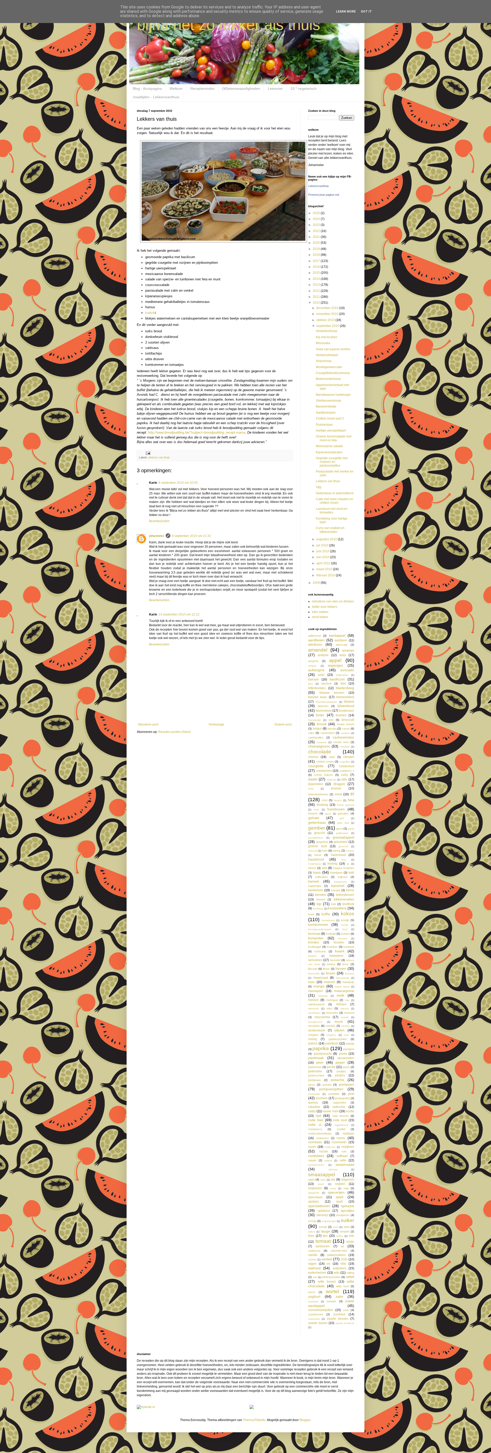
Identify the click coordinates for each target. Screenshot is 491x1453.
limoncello (314, 973)
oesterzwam (316, 1030)
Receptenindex (202, 88)
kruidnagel (314, 946)
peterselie (315, 1071)
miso (329, 1008)
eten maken (320, 612)
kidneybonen (345, 895)
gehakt (313, 818)
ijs (348, 863)
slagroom (347, 1179)
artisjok (312, 665)
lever (345, 964)
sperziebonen (319, 1206)
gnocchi (319, 833)
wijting (350, 1272)
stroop (312, 1221)
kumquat (348, 946)
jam (324, 868)
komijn (345, 920)
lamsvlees (315, 960)
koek (311, 914)
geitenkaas (317, 822)
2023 (317, 225)
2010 (317, 302)
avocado (347, 670)
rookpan (348, 1133)
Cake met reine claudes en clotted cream (334, 500)
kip (319, 904)
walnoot (314, 1268)
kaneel (313, 881)
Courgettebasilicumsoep (333, 373)
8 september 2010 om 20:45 (178, 483)
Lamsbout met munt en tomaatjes (332, 510)
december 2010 (327, 308)
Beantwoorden (159, 521)
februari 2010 (326, 575)
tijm (325, 1236)
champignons (319, 746)
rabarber (314, 1107)
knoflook (348, 904)
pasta (343, 1053)
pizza (311, 1084)
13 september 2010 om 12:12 (179, 614)
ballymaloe (342, 675)
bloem (349, 701)
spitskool (324, 1211)
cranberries (324, 771)
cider (332, 756)
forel (316, 809)
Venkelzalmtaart (327, 355)
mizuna (344, 1008)
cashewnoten (343, 737)
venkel (326, 1259)
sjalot (311, 1179)
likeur (326, 968)
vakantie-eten (338, 1250)
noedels (330, 1025)
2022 (317, 231)
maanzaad (320, 977)
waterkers (339, 1268)
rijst (318, 1116)
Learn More (346, 11)
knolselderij (337, 908)
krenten (342, 938)
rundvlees (316, 1156)
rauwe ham (330, 1111)
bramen (341, 715)
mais (311, 982)
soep (333, 1188)
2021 (317, 237)
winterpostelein (331, 1277)
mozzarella (322, 1017)
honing (332, 863)
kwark (339, 951)
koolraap (314, 933)
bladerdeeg (345, 688)
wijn (337, 1272)
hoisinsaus (314, 863)
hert (343, 859)
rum (344, 1151)
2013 (317, 285)
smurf (321, 1184)
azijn (321, 675)
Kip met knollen (326, 337)
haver (317, 854)
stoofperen (342, 1215)
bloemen (323, 706)
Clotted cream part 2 (330, 418)
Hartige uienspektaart (331, 430)
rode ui (314, 1124)
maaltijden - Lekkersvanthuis (156, 97)
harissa (350, 850)
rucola (323, 1151)
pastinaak (316, 1058)
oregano (313, 1034)
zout (346, 1310)
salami (328, 1160)
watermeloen (317, 1272)
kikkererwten (344, 899)
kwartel (312, 955)
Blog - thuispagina (147, 88)
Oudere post (283, 724)
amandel (317, 650)
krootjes (313, 942)
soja (346, 1188)
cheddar (345, 746)
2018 (317, 255)
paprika (321, 1048)
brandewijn (314, 720)
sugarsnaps (329, 1221)
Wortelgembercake (329, 367)
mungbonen (315, 1021)
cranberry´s (346, 770)
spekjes (313, 1201)
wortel (332, 1291)
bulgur (317, 728)
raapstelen (339, 1102)
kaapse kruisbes (343, 867)
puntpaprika (342, 1098)
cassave (322, 742)
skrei (323, 1179)
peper (340, 1062)
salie (343, 1160)
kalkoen (343, 876)
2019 (317, 249)
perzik (331, 1067)
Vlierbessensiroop (328, 400)
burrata (332, 728)
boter (320, 715)
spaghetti (313, 1192)
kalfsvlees (321, 876)
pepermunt (314, 1067)
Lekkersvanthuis (318, 186)
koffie (325, 914)
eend (338, 794)
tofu (351, 1236)
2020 (317, 243)
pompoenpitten (331, 1089)
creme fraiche (323, 774)
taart (335, 1227)
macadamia (342, 977)
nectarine (314, 1025)
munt (338, 1021)
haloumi (312, 850)
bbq (310, 683)
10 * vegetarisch (304, 88)
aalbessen (314, 635)
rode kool (340, 1120)
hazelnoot (316, 859)
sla (333, 1179)
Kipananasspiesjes (329, 452)
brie (331, 719)
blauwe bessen (331, 693)
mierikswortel (316, 1004)
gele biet (343, 822)
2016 (317, 267)
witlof (350, 1277)
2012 (317, 291)
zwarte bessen (337, 1318)
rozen (312, 1147)
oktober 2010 (326, 320)
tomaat (323, 1241)
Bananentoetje (326, 406)
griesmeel (341, 842)
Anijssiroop (323, 361)
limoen (341, 968)
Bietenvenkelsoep (328, 379)
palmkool (331, 1043)
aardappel (337, 635)
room (341, 1138)
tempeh (344, 1231)
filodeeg (322, 805)
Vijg (318, 487)
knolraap (318, 908)
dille (344, 779)
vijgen (312, 1263)
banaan (313, 679)
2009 (317, 583)
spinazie (347, 1206)
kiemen (320, 899)
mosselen (332, 1012)
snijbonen (315, 1188)
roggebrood (341, 1125)
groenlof (343, 846)
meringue (332, 999)
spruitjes (347, 1210)
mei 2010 (323, 557)
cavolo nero (341, 742)
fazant (338, 800)
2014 (317, 279)
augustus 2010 (327, 539)
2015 (317, 272)
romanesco (315, 1129)
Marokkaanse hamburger (333, 395)
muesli (344, 1017)
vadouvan (314, 1250)
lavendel (335, 960)
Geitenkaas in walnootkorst (334, 493)
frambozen (336, 809)
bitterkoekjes (317, 688)
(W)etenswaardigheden (241, 88)
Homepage (216, 724)
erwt (324, 800)
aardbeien (316, 640)
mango (319, 986)
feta (351, 800)
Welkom (176, 88)
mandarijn (348, 982)
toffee (339, 1236)
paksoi (312, 1043)
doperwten (315, 784)
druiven (336, 788)
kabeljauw (336, 872)
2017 (317, 261)
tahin (347, 1226)
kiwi (333, 904)
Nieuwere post (148, 724)
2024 (317, 219)
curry (344, 775)
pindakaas (314, 1080)
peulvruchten (316, 1075)
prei (351, 1094)
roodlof (341, 1129)
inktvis (312, 867)
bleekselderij (345, 697)
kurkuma (320, 951)
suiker (347, 1220)
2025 (317, 213)
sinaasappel (321, 1174)
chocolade (319, 751)
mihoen (341, 1004)
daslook (331, 779)
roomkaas (315, 1142)
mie (347, 1000)
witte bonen (327, 1281)
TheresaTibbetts (254, 1420)
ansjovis (313, 661)
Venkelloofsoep (326, 331)
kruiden (339, 942)
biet (343, 683)
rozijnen (347, 1146)
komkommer (318, 924)
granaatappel (343, 837)
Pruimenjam (324, 424)
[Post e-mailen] (147, 453)
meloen (313, 1000)
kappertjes (314, 885)
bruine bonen (345, 724)
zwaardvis (314, 1318)
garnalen (343, 813)
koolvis (345, 933)
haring (336, 850)
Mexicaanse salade (329, 446)
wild (315, 1277)
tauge (325, 1231)
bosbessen (346, 710)
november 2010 (327, 314)
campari (345, 733)
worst (311, 1292)
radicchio (338, 1107)
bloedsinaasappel (326, 701)
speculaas (315, 1197)
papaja (350, 1043)
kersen (320, 895)
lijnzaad (312, 968)
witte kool (342, 1286)
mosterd (349, 1012)
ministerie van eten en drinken (333, 601)
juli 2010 (322, 545)
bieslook (326, 683)
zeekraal (313, 1301)
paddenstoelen (338, 1039)
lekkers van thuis (159, 457)
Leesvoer (275, 88)
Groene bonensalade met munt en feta (333, 438)
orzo (346, 1034)
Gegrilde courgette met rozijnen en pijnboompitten (332, 461)
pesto (346, 1067)
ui (342, 1246)
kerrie (350, 890)
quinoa (313, 1102)
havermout (338, 855)
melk (340, 995)
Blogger (304, 1420)
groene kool (317, 846)
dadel (312, 779)
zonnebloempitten (320, 1310)
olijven (339, 1030)
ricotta (350, 1111)
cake (311, 732)
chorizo (313, 757)
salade (312, 1160)
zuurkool (339, 1314)
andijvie (323, 655)
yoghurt (314, 1296)
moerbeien (314, 1012)
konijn (344, 924)
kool (344, 929)
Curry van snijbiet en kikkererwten (330, 529)
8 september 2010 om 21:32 (191, 536)
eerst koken (320, 617)
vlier (343, 1263)
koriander (315, 938)
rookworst (322, 1138)
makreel (329, 982)
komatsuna (328, 920)
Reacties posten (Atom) (174, 732)
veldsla (312, 1259)
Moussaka (323, 343)
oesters (345, 1026)
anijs (342, 655)
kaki (351, 872)
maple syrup (342, 986)
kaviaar (335, 890)
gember (316, 828)
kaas (317, 872)
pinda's (340, 1075)
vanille (312, 1255)
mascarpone (344, 991)
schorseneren (316, 1164)
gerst (339, 828)
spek (339, 1197)
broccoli (348, 720)
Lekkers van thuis (328, 481)
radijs (312, 1111)
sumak (323, 1226)
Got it (366, 11)
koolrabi (331, 933)
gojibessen (342, 833)
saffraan (342, 1156)
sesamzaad (345, 1164)
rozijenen (330, 1147)
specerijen (336, 1192)
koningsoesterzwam (319, 929)
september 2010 (328, 326)
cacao (346, 728)
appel (335, 660)
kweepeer (336, 955)
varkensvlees (336, 1255)
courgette (315, 766)
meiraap (323, 995)
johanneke (156, 536)
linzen (330, 973)
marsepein (315, 991)
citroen (348, 757)
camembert (327, 732)
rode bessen (340, 1115)
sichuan (333, 1169)
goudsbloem (315, 837)
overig (312, 1039)
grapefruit (322, 841)
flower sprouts (345, 804)
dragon (339, 784)
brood (321, 724)
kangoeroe (340, 881)
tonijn (350, 1241)
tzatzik (150, 313)
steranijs (322, 1215)
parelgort (348, 1049)
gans (328, 813)
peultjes (341, 1071)
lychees (349, 973)
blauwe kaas (317, 697)
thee (311, 1236)
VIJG (344, 1259)
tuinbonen (323, 1246)
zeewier (331, 1301)
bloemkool (346, 706)
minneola (313, 1008)
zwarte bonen (318, 1323)
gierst (351, 828)
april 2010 (323, 563)
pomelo (326, 1084)
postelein (333, 1093)
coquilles (345, 761)
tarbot (311, 1231)
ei (352, 793)
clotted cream (325, 761)
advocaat (341, 644)
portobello (314, 1094)
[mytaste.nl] (146, 1407)
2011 (317, 297)
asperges (335, 665)
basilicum (337, 679)
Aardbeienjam (326, 412)
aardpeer (340, 640)
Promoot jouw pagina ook (323, 194)
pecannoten (346, 1058)
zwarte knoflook (345, 1323)
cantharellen (315, 737)
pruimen (322, 1098)
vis (328, 1263)
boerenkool (324, 710)
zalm (339, 1296)
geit (342, 818)
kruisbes (332, 946)
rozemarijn (339, 1142)
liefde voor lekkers (324, 607)
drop (311, 788)
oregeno (331, 1034)
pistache (337, 1080)
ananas (348, 650)
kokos (347, 913)
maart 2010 (324, 569)
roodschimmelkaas (320, 1133)
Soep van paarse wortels (333, 349)
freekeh (313, 813)
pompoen (346, 1084)
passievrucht (322, 1053)
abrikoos (315, 644)
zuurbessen (315, 1314)
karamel (337, 886)
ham (325, 850)
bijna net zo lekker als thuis (228, 24)
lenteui (331, 964)
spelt (339, 1201)
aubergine (316, 670)
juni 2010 (323, 551)
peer (319, 1062)
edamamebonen (318, 794)
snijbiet (340, 1184)
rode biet (315, 1120)
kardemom (315, 890)
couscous (346, 766)
